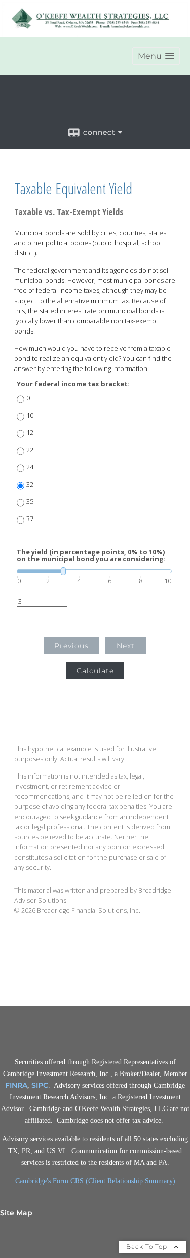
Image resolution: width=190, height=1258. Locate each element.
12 (29, 432)
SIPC (39, 1085)
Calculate (95, 670)
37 (29, 518)
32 (29, 484)
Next (126, 645)
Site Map (16, 1212)
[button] (156, 56)
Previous (71, 645)
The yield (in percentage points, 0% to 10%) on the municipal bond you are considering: (91, 555)
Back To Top (147, 1246)
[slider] (94, 571)
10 (29, 415)
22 (29, 450)
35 (29, 501)
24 (29, 467)
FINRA (16, 1085)
